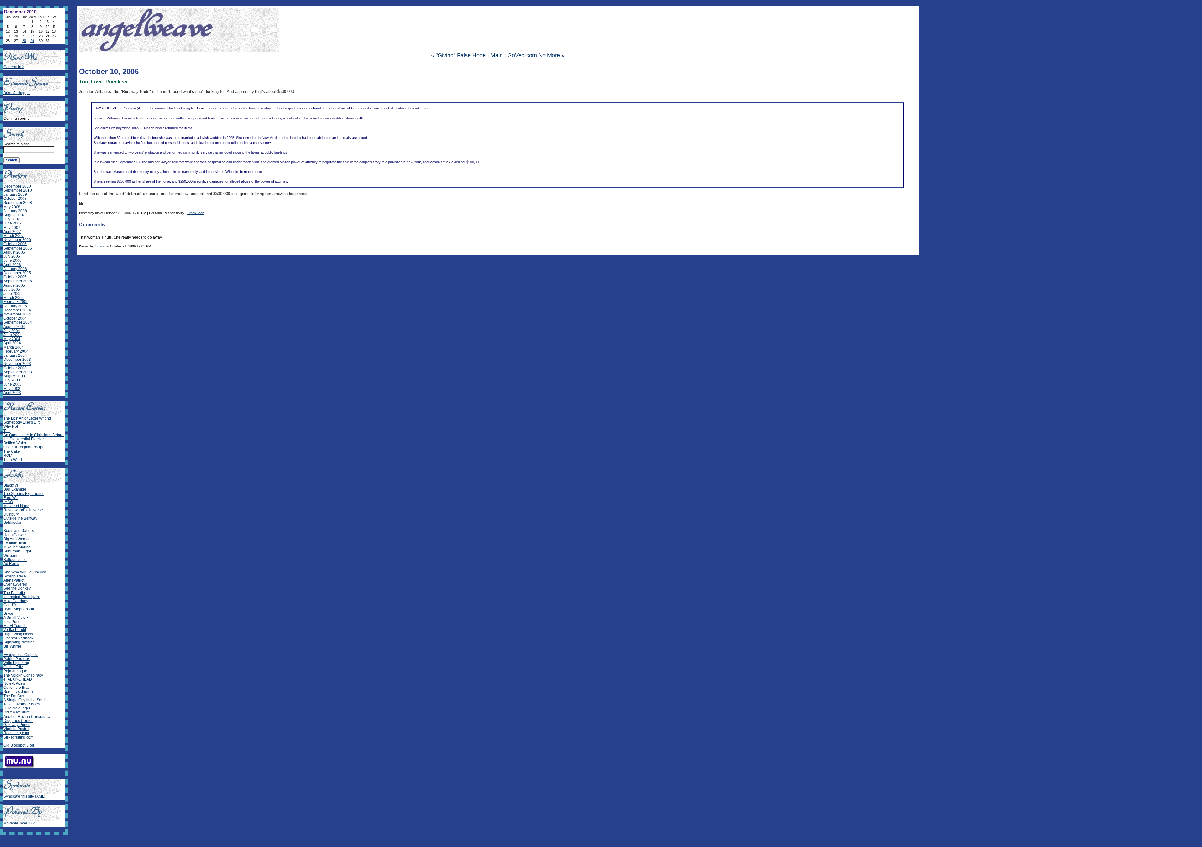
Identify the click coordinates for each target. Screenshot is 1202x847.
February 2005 (15, 302)
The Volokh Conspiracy (23, 675)
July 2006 (11, 256)
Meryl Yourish (15, 625)
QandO (9, 605)
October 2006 (15, 244)
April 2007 (12, 231)
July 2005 (11, 289)
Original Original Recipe (23, 447)
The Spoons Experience (23, 494)
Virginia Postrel (16, 729)
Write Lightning (16, 663)
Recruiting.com (16, 733)
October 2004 (15, 318)
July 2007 (11, 219)
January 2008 (15, 211)
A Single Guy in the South (25, 700)
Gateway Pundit (16, 725)
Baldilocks (12, 522)
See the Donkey (17, 588)
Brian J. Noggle (16, 93)
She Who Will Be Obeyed (24, 572)
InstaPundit (13, 621)
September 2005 (17, 281)
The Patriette (14, 593)
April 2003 (12, 393)
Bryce (8, 613)
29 (32, 41)
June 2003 (12, 384)
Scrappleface (14, 576)
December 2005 (17, 273)
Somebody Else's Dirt (21, 422)
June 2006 (12, 260)
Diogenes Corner (18, 720)
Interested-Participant (21, 597)
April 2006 (12, 265)
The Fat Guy (13, 696)
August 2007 (14, 215)
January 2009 (15, 194)
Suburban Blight (17, 551)
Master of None (16, 506)
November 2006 (17, 240)
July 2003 (11, 380)
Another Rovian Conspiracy (26, 716)
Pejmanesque (15, 671)
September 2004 (17, 322)
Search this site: (16, 144)
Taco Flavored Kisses (21, 704)
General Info (13, 67)
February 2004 (15, 351)
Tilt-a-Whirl (12, 459)
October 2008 (15, 198)
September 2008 (17, 202)
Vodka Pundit (14, 630)
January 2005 (15, 306)
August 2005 (14, 285)
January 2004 (15, 355)
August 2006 (14, 252)
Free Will (10, 498)
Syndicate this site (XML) (24, 796)
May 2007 (11, 227)
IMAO (8, 502)
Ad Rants (11, 564)
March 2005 (13, 297)
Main (497, 55)
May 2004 (11, 339)
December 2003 (17, 359)
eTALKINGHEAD (17, 679)
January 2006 (15, 269)
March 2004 (13, 347)
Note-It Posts (14, 683)
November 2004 (17, 314)
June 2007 (12, 223)
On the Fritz (13, 667)
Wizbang (10, 555)
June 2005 (12, 293)
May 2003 (11, 388)
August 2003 (14, 376)
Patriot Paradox (16, 659)
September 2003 (17, 372)
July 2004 (11, 331)
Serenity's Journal (18, 691)
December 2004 (17, 310)
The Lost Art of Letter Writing (27, 418)
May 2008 (11, 207)
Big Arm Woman (17, 539)
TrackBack (195, 213)
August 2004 (14, 327)
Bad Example (14, 489)
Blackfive (11, 485)
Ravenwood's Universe (23, 510)
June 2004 (12, 335)
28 (24, 41)
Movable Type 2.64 (19, 823)
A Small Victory (16, 617)
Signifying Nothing (19, 642)
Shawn (100, 246)
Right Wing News (18, 634)
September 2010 (17, 190)
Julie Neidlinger (16, 708)
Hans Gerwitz (14, 535)
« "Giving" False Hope (458, 55)
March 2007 (13, 236)
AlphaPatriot (13, 580)
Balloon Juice (15, 559)
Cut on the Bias (16, 687)
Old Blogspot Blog (18, 745)
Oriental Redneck (18, 638)
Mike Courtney (15, 601)
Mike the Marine (17, 547)
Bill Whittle (12, 646)
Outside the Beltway (20, 518)
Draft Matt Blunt (16, 712)
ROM (7, 455)
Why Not (10, 426)
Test (6, 431)
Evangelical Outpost (20, 655)
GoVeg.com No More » (536, 55)
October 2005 (15, 277)
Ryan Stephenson (18, 609)
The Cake (11, 451)
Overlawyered (15, 584)
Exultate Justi (14, 543)
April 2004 (12, 343)
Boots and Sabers (18, 530)
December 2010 (17, 186)
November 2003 (17, 363)
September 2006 (17, 248)
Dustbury (11, 514)
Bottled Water (14, 443)
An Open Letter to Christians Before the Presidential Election (33, 437)
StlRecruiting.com (18, 737)
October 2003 (15, 368)
